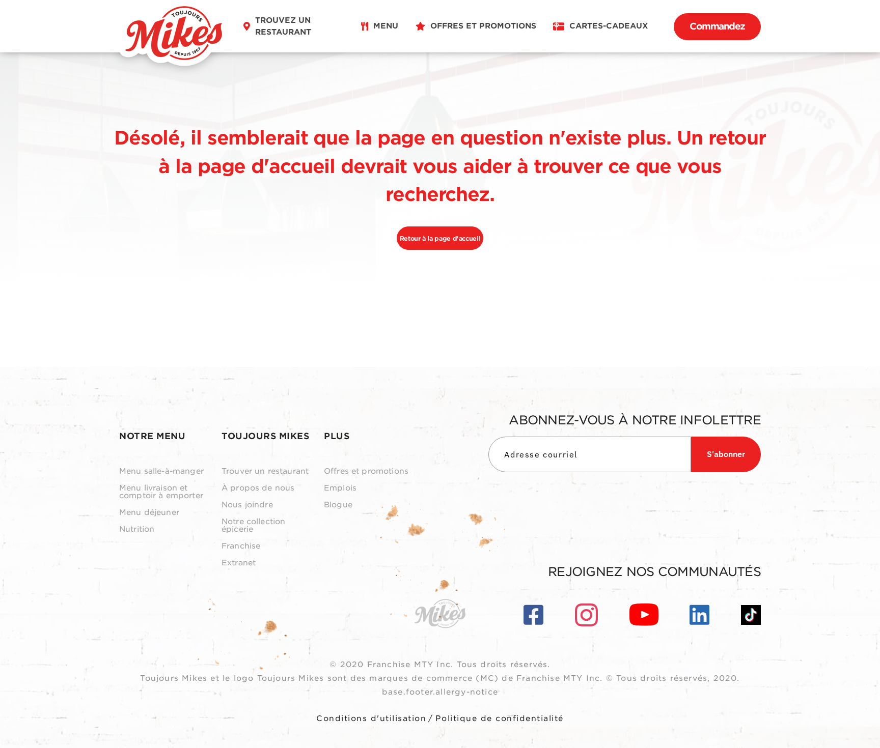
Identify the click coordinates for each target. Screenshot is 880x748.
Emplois (340, 488)
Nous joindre (247, 505)
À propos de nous (258, 488)
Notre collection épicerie (253, 525)
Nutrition (136, 529)
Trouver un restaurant (265, 471)
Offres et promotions (366, 471)
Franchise (241, 546)
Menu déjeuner (149, 512)
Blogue (338, 505)
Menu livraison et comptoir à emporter (161, 492)
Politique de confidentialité (499, 718)
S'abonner (726, 454)
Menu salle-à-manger (161, 471)
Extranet (239, 563)
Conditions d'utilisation (371, 718)
